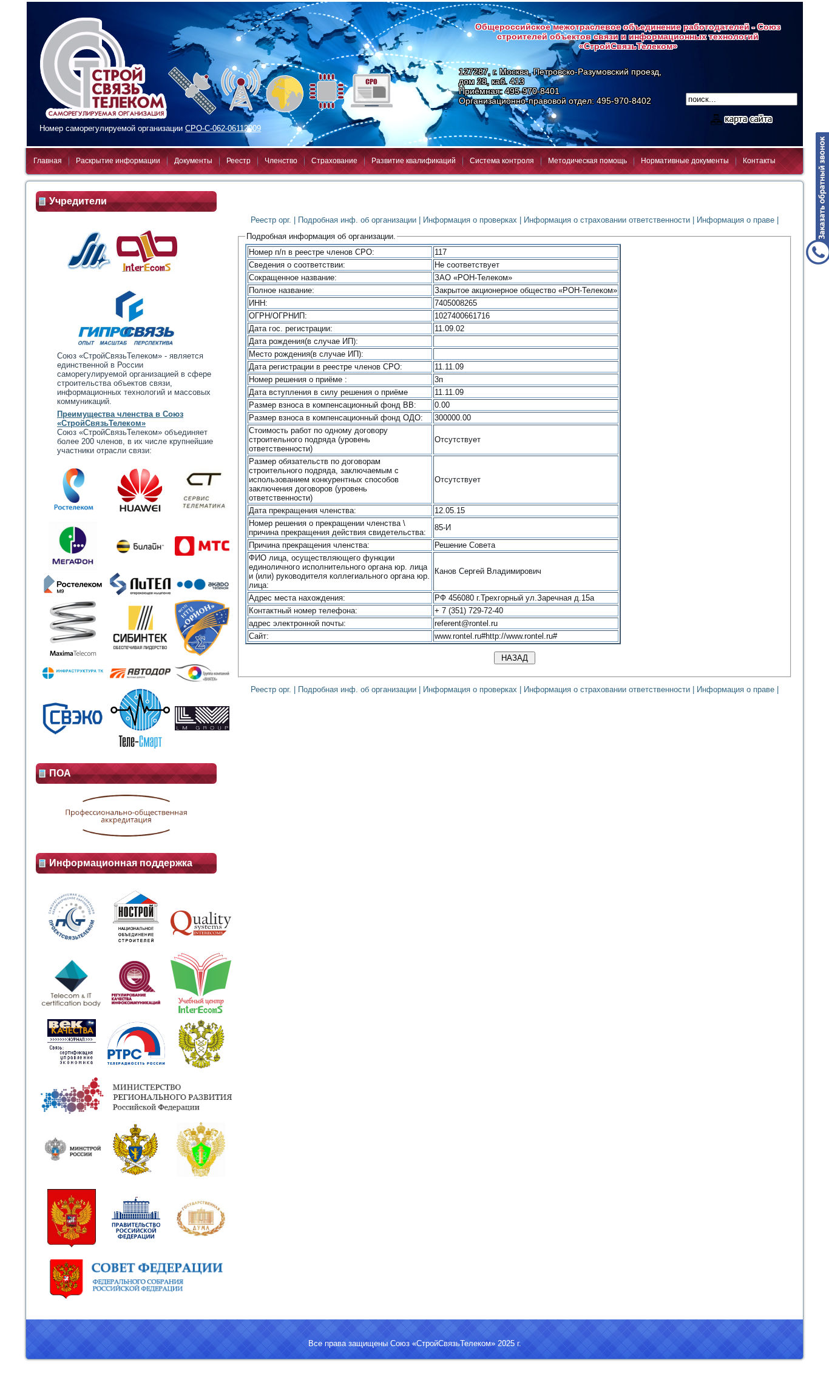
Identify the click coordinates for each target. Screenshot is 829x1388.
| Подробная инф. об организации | (357, 219)
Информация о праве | (738, 219)
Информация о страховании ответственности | (609, 219)
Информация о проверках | (472, 219)
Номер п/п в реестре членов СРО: (311, 252)
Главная (47, 161)
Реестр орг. (271, 219)
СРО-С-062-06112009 (223, 128)
